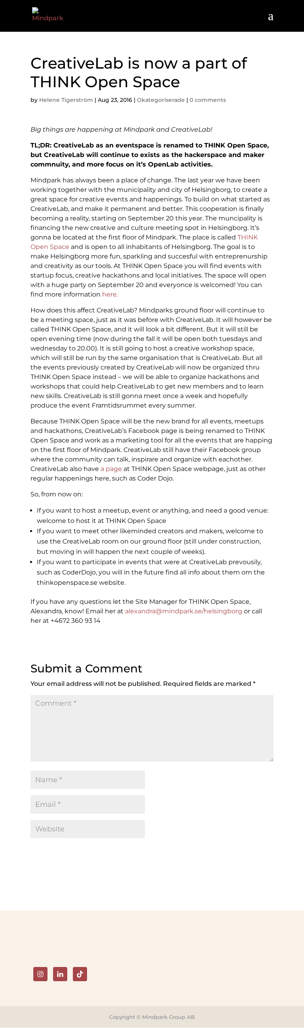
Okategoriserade (161, 99)
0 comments (208, 99)
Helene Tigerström (66, 99)
